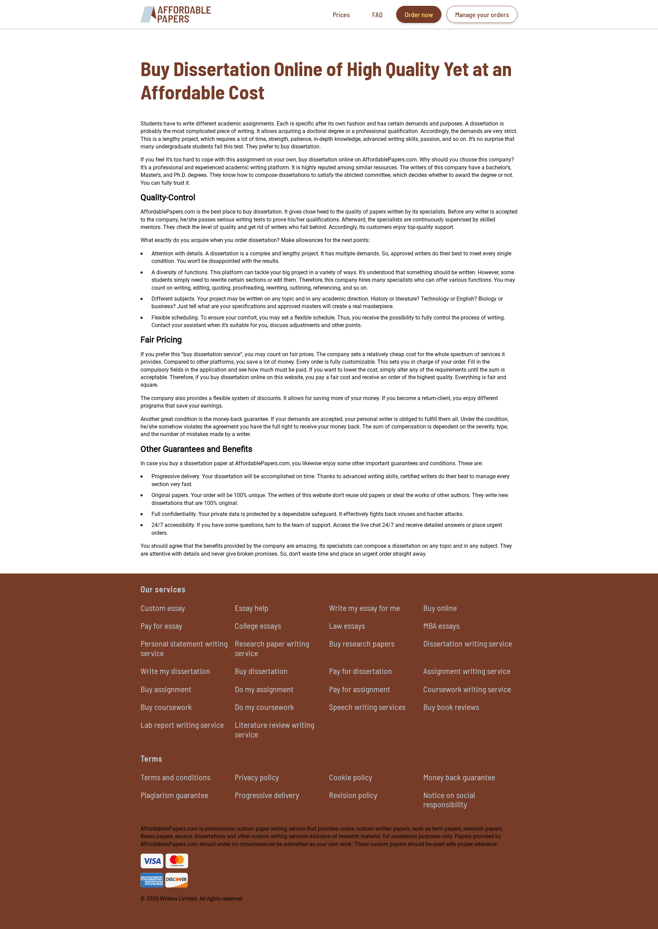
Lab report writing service (182, 724)
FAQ (377, 14)
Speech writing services (367, 707)
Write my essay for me (364, 608)
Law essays (347, 625)
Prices (341, 14)
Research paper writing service (272, 647)
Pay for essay (161, 625)
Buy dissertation (261, 671)
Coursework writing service (467, 689)
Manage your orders (482, 14)
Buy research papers (361, 643)
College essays (258, 625)
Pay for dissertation (360, 671)
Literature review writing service (274, 729)
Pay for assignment (359, 689)
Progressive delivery (267, 795)
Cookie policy (350, 777)
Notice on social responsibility (449, 799)
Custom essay (163, 608)
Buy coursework (166, 707)
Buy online (440, 608)
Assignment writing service (466, 671)
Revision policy (353, 795)
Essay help (251, 608)
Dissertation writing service (467, 643)
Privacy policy (257, 777)
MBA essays (441, 625)
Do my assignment (264, 689)
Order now (419, 14)
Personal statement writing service (184, 647)
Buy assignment (166, 689)
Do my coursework (264, 707)
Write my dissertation (175, 671)
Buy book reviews (451, 707)
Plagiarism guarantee (174, 795)
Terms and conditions (175, 777)
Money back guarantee (459, 777)
